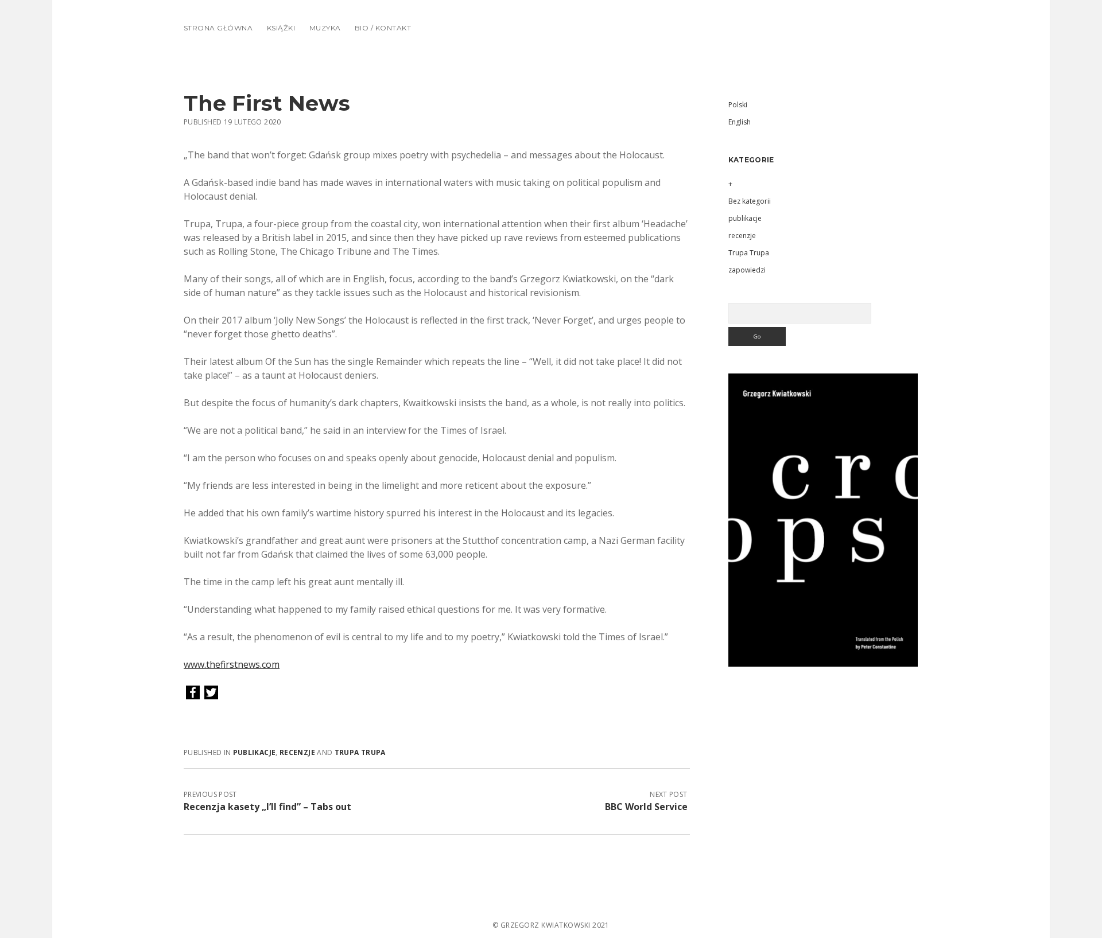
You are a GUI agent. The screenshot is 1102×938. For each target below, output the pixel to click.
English (739, 122)
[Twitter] (211, 693)
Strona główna (218, 28)
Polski (737, 105)
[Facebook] (193, 693)
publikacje (254, 752)
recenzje (297, 752)
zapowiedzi (747, 270)
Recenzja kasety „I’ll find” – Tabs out (267, 806)
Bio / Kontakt (383, 28)
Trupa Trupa (360, 752)
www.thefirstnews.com (232, 664)
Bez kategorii (749, 201)
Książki (281, 28)
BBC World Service (646, 806)
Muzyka (325, 28)
